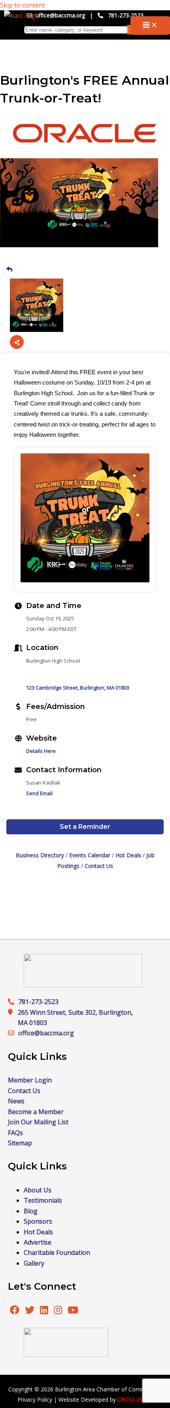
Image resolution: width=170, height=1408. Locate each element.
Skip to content (22, 5)
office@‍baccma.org (46, 1033)
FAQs (15, 1132)
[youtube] (73, 1311)
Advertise (37, 1242)
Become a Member (36, 1111)
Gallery (34, 1263)
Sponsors (38, 1221)
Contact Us (99, 866)
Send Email (39, 793)
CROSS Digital (135, 1399)
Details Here (41, 750)
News (16, 1101)
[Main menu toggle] (150, 25)
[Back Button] (9, 269)
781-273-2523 (126, 15)
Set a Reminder (85, 826)
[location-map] (13, 1033)
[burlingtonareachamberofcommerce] (83, 985)
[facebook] (14, 1311)
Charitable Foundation (57, 1252)
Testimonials (43, 1200)
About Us (37, 1190)
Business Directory (40, 855)
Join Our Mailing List (38, 1122)
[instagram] (59, 1311)
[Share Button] (17, 342)
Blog (31, 1211)
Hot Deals (128, 855)
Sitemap (20, 1143)
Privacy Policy (34, 1399)
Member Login (30, 1080)
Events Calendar (89, 855)
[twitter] (30, 1311)
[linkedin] (45, 1311)
